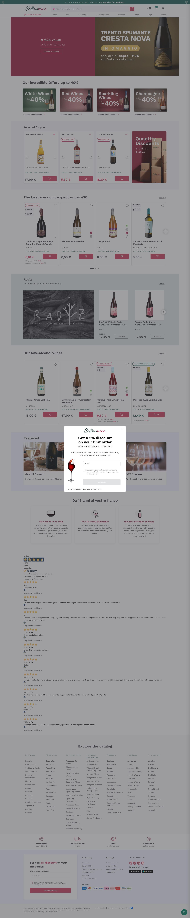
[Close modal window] (122, 429)
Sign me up (102, 482)
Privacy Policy (97, 489)
